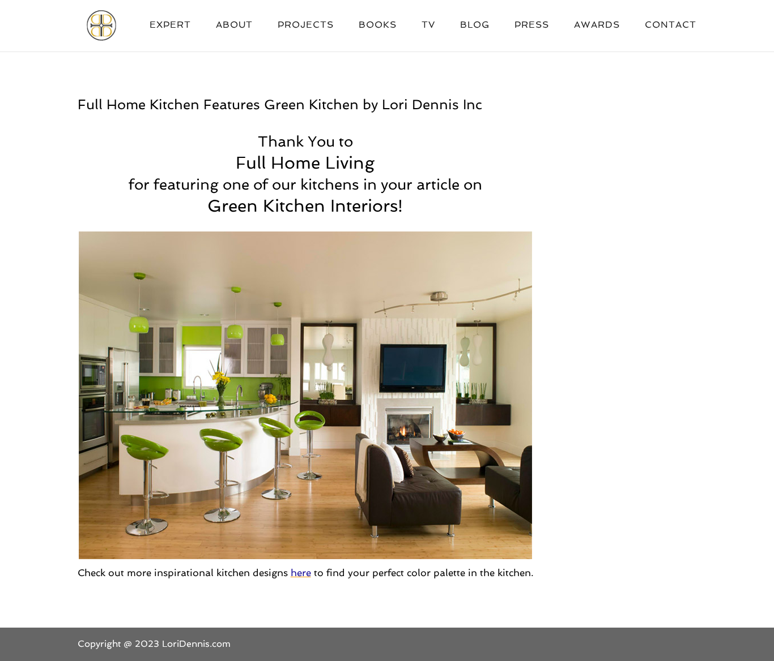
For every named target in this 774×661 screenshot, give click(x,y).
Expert (170, 25)
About (234, 25)
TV (428, 25)
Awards (597, 25)
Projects (306, 25)
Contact (670, 25)
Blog (475, 25)
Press (531, 25)
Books (378, 25)
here (301, 572)
